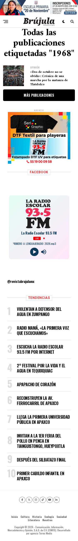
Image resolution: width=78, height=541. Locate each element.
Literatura (34, 520)
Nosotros (47, 520)
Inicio (14, 516)
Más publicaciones (39, 95)
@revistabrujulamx (20, 281)
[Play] (34, 251)
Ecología (49, 516)
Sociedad (62, 516)
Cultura (25, 516)
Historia (37, 516)
